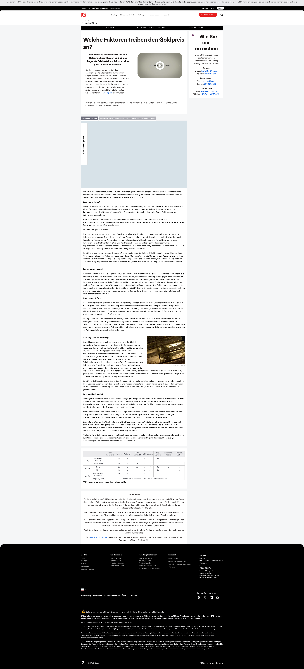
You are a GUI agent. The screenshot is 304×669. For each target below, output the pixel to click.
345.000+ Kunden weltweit (152, 28)
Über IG (166, 15)
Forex (83, 558)
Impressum (97, 595)
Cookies (133, 595)
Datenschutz (114, 595)
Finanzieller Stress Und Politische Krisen (114, 118)
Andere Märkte (87, 569)
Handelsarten (116, 555)
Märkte (84, 555)
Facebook (198, 597)
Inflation (144, 118)
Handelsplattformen (148, 555)
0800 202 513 (210, 84)
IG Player (172, 567)
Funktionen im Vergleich (149, 568)
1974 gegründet (108, 28)
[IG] (83, 15)
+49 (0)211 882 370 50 (210, 94)
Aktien (83, 563)
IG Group (204, 663)
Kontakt (203, 555)
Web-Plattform (145, 558)
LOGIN (220, 8)
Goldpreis (108, 93)
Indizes (84, 561)
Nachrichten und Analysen (179, 564)
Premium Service (117, 563)
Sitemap (87, 595)
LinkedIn (211, 597)
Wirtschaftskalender (177, 561)
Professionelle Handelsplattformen (147, 564)
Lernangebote (155, 15)
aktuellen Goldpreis (98, 537)
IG (82, 595)
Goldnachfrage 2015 (89, 118)
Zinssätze (135, 118)
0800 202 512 (210, 74)
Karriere (219, 663)
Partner (212, 663)
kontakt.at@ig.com (209, 71)
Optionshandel (115, 561)
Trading (114, 15)
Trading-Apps (145, 561)
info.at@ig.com (209, 81)
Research (172, 555)
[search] (221, 14)
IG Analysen (142, 15)
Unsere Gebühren (117, 565)
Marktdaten (173, 558)
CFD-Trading (115, 558)
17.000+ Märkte (196, 28)
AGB (106, 595)
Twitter (205, 597)
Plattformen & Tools (127, 15)
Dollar (152, 118)
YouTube (217, 597)
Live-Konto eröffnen (207, 15)
